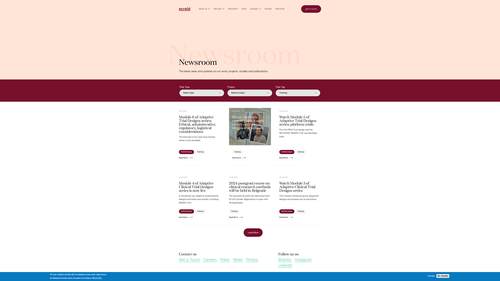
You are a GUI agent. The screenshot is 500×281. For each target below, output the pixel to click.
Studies (268, 9)
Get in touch (311, 9)
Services (217, 9)
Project (231, 87)
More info (97, 278)
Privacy (252, 260)
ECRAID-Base (186, 152)
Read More (183, 158)
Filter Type (184, 87)
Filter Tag (280, 87)
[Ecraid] (184, 9)
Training (200, 152)
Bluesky (284, 260)
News (244, 9)
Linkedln (285, 265)
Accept (431, 276)
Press (225, 260)
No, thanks (443, 276)
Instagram (303, 260)
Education (233, 9)
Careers (210, 260)
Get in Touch (189, 260)
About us (203, 9)
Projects (254, 9)
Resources (280, 9)
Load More (253, 232)
